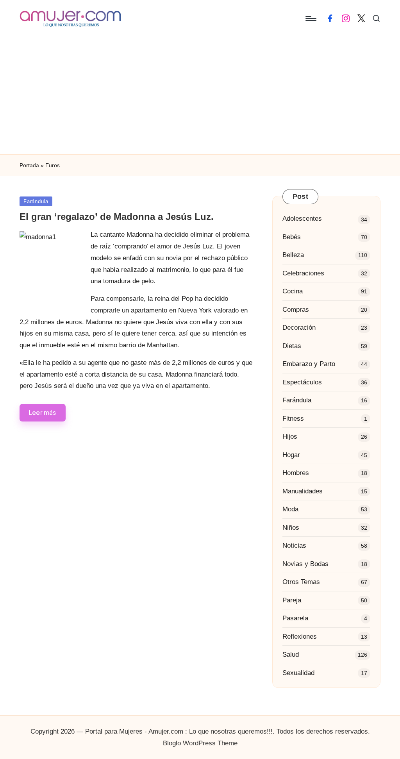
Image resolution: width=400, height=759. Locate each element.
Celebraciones (303, 273)
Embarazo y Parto (308, 364)
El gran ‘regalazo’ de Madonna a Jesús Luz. (117, 216)
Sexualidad (298, 673)
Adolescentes (302, 218)
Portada (29, 165)
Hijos (289, 436)
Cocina (292, 291)
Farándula (35, 201)
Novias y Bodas (305, 564)
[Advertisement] (200, 95)
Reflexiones (299, 636)
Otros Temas (301, 582)
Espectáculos (302, 382)
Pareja (291, 600)
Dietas (291, 346)
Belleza (293, 255)
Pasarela (295, 618)
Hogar (291, 455)
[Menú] (310, 18)
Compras (295, 309)
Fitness (293, 418)
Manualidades (302, 491)
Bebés (291, 237)
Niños (290, 527)
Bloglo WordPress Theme (200, 743)
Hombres (295, 473)
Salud (290, 654)
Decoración (299, 327)
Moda (290, 509)
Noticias (294, 545)
